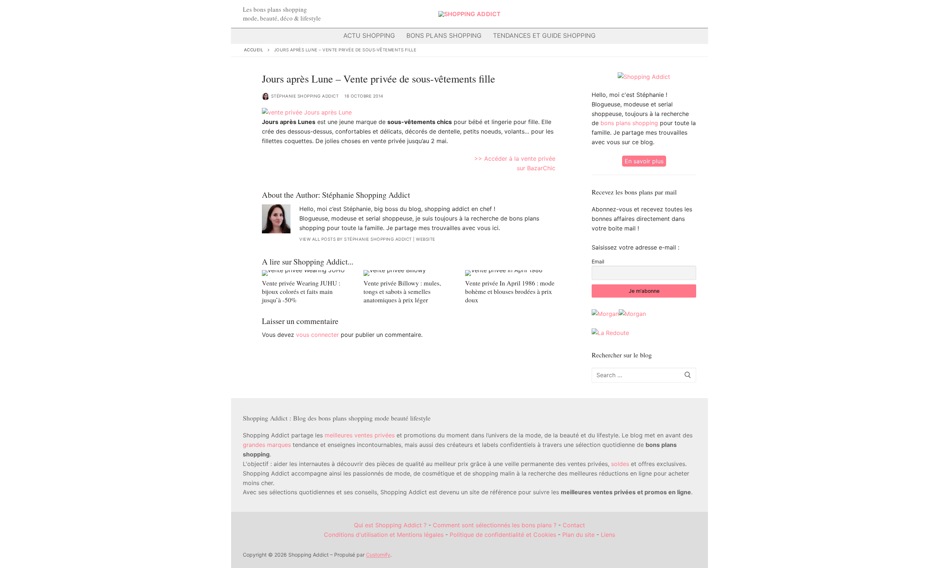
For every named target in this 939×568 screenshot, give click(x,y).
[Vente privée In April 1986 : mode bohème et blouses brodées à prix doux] (510, 273)
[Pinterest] (662, 14)
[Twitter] (623, 14)
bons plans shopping (629, 123)
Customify (378, 554)
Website (425, 239)
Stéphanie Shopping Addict (305, 96)
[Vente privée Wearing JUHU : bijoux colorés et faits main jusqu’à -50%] (307, 273)
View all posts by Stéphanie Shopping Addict (355, 239)
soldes (620, 463)
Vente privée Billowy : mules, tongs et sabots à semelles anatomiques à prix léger (402, 291)
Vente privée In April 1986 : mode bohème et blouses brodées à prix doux (510, 291)
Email (598, 261)
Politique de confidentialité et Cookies (503, 534)
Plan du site (578, 534)
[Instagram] (649, 14)
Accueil (254, 49)
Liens (608, 534)
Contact (574, 525)
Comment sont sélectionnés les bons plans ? (494, 525)
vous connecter (317, 334)
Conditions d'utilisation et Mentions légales (383, 534)
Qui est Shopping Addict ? (390, 525)
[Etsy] (674, 14)
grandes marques (267, 444)
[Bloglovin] (636, 14)
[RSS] (687, 14)
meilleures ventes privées (360, 435)
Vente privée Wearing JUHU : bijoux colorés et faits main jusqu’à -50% (301, 291)
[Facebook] (611, 14)
